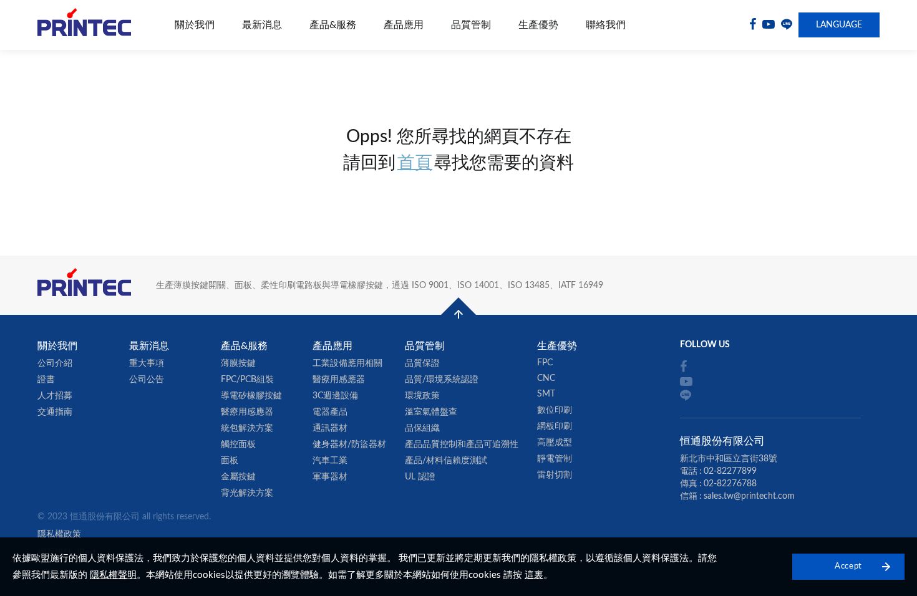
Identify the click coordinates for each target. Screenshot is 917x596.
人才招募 (54, 396)
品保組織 (422, 428)
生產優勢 (538, 25)
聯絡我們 (606, 25)
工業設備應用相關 (347, 363)
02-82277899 (730, 471)
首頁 (414, 162)
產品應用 (404, 25)
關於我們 (195, 25)
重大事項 (146, 363)
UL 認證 (420, 477)
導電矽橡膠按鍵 (251, 396)
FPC (545, 362)
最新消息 (262, 25)
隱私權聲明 (113, 575)
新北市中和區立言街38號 (728, 458)
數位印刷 (554, 410)
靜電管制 (554, 458)
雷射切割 (554, 475)
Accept (848, 566)
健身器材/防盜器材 (349, 444)
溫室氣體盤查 (431, 412)
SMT (546, 394)
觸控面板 (238, 444)
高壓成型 (554, 442)
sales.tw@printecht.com (749, 496)
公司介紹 (54, 363)
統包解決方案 (247, 428)
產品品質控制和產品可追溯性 (461, 444)
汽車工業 (330, 460)
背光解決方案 (247, 493)
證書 (46, 379)
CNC (546, 378)
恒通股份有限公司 (84, 25)
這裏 (534, 575)
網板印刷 (554, 426)
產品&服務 (332, 25)
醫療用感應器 (247, 412)
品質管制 (471, 25)
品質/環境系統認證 (441, 379)
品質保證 (422, 363)
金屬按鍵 (238, 477)
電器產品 (330, 412)
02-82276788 (730, 483)
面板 (229, 460)
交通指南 (54, 412)
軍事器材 (330, 477)
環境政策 (422, 396)
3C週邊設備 (335, 396)
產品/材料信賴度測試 (446, 460)
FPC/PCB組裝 (247, 379)
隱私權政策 (59, 534)
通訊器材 (330, 428)
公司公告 (146, 379)
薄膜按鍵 (238, 363)
